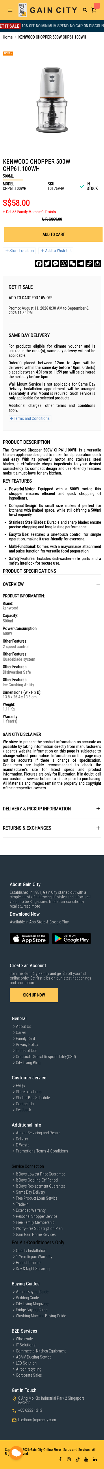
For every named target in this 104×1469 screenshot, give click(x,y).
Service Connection (28, 1166)
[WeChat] (72, 263)
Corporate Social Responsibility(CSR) (46, 1056)
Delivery (22, 1139)
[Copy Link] (89, 263)
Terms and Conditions (32, 418)
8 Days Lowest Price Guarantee (40, 1174)
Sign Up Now (34, 995)
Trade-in (22, 1204)
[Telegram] (80, 263)
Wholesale (24, 1339)
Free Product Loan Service (36, 1198)
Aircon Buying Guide (32, 1291)
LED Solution (26, 1363)
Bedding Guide (27, 1297)
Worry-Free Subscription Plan (39, 1228)
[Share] (97, 263)
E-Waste (22, 1145)
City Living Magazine (32, 1304)
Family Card (25, 1038)
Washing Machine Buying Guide (41, 1316)
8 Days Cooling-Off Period (37, 1180)
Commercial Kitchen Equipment (41, 1351)
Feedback (23, 1110)
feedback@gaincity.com (37, 1419)
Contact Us (25, 1104)
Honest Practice (28, 1262)
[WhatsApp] (64, 263)
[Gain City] (47, 10)
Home (8, 37)
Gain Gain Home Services (36, 1234)
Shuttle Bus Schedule (33, 1097)
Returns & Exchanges (27, 828)
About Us (23, 1026)
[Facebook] (38, 263)
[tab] (52, 584)
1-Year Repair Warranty (34, 1256)
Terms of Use (26, 1050)
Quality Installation (31, 1250)
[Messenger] (55, 263)
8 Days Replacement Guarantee (40, 1186)
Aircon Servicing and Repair (38, 1133)
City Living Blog (28, 1062)
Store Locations (29, 1091)
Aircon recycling (28, 1369)
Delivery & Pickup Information (37, 808)
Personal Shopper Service (36, 1216)
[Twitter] (47, 263)
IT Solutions (26, 1345)
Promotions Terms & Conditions (42, 1151)
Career (21, 1032)
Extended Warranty (31, 1210)
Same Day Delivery (30, 1192)
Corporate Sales (29, 1375)
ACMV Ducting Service (33, 1357)
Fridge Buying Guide (31, 1310)
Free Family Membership (35, 1222)
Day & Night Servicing (33, 1268)
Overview (13, 584)
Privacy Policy (27, 1044)
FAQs (20, 1085)
